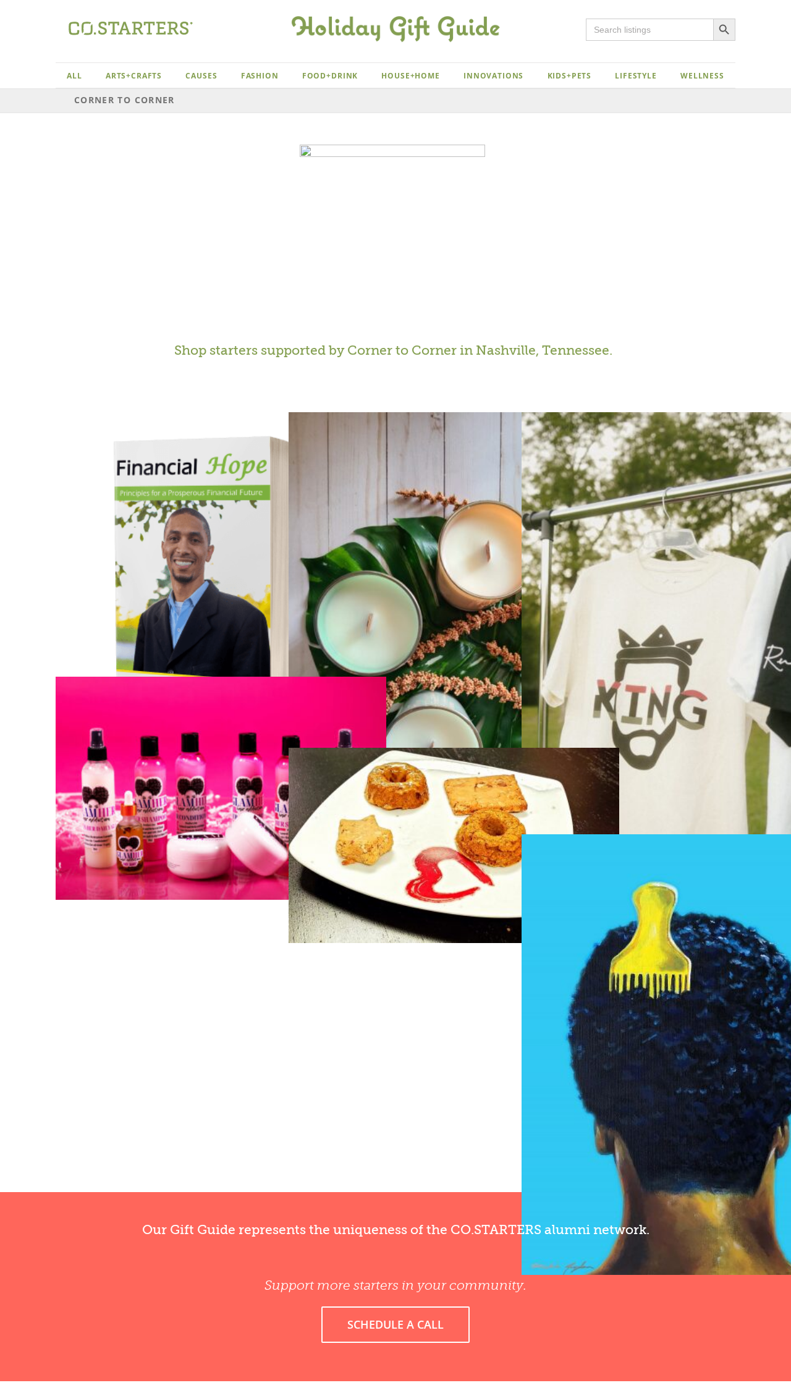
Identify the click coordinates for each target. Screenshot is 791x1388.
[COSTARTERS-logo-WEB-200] (131, 26)
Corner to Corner (402, 350)
